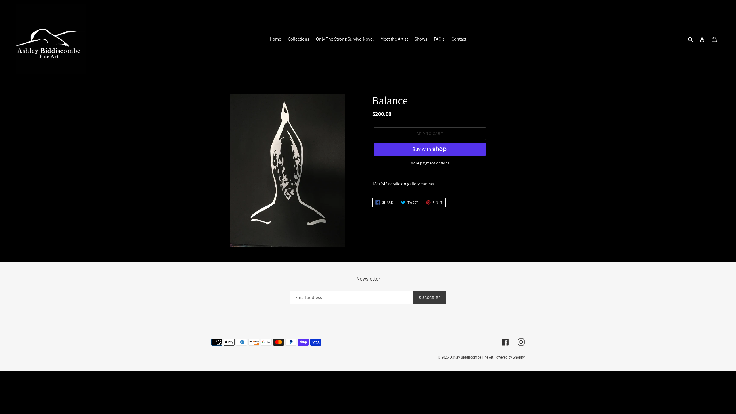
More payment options (430, 163)
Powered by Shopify (509, 357)
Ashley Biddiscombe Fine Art (471, 357)
